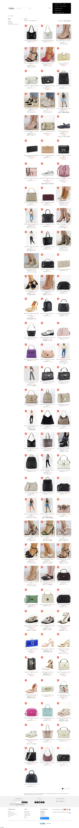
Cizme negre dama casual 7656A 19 (63, 448)
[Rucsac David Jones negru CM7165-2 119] (31, 461)
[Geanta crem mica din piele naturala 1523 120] (63, 663)
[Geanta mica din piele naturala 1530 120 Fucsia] (31, 709)
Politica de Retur (26, 812)
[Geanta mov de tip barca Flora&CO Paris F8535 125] (47, 754)
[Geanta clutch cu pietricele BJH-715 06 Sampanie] (47, 146)
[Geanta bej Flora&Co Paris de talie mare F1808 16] (47, 731)
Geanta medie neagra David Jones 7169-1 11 (31, 785)
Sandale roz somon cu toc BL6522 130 (47, 648)
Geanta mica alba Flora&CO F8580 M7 (63, 470)
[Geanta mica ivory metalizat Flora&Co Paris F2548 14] (31, 484)
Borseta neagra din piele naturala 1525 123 (31, 673)
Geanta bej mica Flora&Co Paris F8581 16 (31, 404)
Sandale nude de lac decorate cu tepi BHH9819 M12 (47, 291)
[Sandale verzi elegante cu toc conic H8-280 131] (47, 528)
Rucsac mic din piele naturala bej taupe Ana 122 (47, 405)
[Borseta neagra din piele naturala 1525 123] (31, 663)
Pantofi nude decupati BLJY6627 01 (31, 695)
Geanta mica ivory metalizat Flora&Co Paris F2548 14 (31, 493)
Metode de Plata (26, 811)
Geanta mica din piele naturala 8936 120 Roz (31, 179)
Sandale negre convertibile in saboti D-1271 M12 (64, 225)
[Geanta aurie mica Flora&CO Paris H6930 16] (47, 122)
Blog (63, 12)
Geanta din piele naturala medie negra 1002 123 (48, 86)
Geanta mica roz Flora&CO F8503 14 (63, 337)
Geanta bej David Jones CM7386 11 (63, 404)
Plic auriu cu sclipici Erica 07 (64, 63)
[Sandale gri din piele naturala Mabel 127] (31, 617)
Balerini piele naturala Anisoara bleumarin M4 (63, 132)
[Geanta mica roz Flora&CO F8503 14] (63, 329)
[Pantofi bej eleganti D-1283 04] (63, 193)
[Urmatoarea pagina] (69, 788)
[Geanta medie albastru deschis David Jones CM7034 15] (47, 709)
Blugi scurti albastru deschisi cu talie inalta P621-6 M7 (63, 109)
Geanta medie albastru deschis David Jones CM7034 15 (47, 718)
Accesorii (9, 20)
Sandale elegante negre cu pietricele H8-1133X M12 (31, 537)
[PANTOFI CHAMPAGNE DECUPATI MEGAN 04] (31, 304)
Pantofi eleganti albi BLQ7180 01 (47, 672)
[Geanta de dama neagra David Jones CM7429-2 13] (63, 595)
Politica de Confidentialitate (19, 804)
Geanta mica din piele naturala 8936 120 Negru (63, 156)
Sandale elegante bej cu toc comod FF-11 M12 (63, 41)
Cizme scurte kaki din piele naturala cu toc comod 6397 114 (64, 247)
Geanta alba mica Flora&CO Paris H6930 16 (31, 86)
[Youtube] (39, 802)
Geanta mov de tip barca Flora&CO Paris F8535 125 (47, 763)
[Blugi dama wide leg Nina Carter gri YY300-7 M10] (31, 373)
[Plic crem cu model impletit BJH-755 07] (63, 260)
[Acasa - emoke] (11, 8)
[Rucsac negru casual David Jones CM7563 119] (63, 77)
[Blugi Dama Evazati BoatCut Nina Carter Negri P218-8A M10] (31, 417)
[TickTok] (42, 802)
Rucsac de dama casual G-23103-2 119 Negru (47, 314)
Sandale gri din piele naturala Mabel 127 (31, 625)
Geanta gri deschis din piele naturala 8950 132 (31, 203)
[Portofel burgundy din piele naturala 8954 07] (47, 193)
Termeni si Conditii (11, 812)
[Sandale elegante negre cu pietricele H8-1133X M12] (31, 528)
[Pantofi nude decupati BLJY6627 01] (31, 686)
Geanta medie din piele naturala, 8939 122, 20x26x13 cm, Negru (64, 314)
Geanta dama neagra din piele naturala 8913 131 (31, 449)
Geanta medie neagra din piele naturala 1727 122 (47, 225)
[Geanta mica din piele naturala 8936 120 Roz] (31, 169)
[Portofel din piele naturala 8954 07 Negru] (31, 146)
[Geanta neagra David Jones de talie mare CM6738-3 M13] (47, 238)
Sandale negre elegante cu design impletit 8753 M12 (31, 291)
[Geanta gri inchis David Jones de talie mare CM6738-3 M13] (47, 439)
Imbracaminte (10, 23)
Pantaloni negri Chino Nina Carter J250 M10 (31, 247)
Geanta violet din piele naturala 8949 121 (31, 359)
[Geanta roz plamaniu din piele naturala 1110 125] (63, 169)
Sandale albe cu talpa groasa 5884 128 (31, 739)
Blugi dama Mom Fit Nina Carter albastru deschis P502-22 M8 (31, 225)
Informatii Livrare (58, 8)
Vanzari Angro (58, 12)
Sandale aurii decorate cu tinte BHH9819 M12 (31, 582)
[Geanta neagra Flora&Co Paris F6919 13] (31, 754)
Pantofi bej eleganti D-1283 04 (63, 202)
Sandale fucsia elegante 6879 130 (48, 63)
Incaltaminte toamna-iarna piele (13, 24)
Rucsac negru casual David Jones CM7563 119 (63, 86)
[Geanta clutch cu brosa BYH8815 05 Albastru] (31, 640)
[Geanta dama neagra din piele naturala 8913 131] (31, 439)
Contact (9, 816)
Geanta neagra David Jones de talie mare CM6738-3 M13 (47, 247)
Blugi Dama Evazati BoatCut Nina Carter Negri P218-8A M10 (31, 426)
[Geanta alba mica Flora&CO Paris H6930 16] (31, 77)
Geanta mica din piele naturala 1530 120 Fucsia (31, 718)
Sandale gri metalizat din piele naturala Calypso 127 (47, 626)
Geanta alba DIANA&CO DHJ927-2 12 (47, 40)
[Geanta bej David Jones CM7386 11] (63, 395)
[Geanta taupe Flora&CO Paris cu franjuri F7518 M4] (63, 417)
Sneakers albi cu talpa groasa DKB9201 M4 (48, 109)
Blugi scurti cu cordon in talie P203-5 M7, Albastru (31, 514)
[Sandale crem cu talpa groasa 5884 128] (63, 709)
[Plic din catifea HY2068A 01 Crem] (47, 686)
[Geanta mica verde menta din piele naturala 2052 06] (31, 595)
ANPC (25, 816)
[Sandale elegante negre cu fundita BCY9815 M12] (31, 550)
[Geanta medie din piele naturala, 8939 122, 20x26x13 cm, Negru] (63, 304)
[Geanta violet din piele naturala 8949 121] (31, 350)
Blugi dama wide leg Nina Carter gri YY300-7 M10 (31, 382)
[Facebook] (35, 802)
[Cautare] (30, 8)
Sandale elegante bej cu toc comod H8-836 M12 (31, 132)
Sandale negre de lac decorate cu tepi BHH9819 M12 (64, 560)
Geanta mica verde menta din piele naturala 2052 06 (31, 605)
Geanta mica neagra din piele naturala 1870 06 (47, 270)
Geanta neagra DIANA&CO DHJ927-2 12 (31, 40)
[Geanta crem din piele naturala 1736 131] (47, 595)
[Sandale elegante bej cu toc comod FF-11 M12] (63, 31)
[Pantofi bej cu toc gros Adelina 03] (63, 640)
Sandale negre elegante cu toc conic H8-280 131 (31, 64)
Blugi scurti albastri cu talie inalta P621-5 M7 (47, 514)
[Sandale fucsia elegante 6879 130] (47, 54)
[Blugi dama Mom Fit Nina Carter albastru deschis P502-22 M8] (31, 215)
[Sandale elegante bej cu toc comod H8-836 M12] (31, 122)
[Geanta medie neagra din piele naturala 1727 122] (47, 215)
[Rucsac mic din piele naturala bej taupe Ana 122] (47, 395)
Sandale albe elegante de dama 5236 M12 (63, 537)
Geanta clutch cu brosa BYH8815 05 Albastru (31, 649)
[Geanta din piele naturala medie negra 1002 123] (47, 77)
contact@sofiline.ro (61, 801)
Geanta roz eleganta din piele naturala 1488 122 (47, 360)
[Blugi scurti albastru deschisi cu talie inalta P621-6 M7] (63, 100)
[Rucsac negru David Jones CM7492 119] (47, 484)
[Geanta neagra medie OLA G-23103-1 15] (31, 329)
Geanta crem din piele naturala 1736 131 (47, 604)
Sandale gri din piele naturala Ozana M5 (47, 337)
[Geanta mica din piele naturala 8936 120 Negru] (63, 146)
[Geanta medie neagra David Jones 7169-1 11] (31, 775)
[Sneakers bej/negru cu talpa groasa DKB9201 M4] (31, 100)
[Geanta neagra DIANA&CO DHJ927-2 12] (31, 31)
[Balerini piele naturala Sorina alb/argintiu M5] (47, 169)
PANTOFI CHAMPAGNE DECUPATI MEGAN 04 (31, 314)
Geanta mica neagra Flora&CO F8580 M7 (47, 381)
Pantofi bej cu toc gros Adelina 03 (64, 648)
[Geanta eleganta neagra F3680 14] (63, 373)
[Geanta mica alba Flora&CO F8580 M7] (63, 461)
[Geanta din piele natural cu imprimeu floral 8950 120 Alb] (63, 686)
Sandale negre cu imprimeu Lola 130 (63, 625)
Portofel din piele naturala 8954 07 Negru (31, 155)
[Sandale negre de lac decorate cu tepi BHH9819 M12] (63, 550)
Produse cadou (58, 10)
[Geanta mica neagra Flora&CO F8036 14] (63, 484)
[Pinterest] (37, 802)
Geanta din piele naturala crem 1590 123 (63, 739)
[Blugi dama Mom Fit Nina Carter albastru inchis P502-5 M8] (63, 350)
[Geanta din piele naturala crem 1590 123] (63, 731)
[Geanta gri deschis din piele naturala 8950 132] (31, 193)
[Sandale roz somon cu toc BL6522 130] (47, 640)
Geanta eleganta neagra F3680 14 (64, 381)
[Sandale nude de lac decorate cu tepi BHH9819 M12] (47, 282)
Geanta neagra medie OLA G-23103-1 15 (31, 337)
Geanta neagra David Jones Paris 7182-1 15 (63, 763)
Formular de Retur (27, 815)
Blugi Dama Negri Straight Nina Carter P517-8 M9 (47, 470)
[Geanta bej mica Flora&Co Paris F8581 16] (31, 395)
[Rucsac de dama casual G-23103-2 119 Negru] (47, 304)
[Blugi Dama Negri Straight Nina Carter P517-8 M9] (47, 461)
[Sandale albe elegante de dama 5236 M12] (63, 528)
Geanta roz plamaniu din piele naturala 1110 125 (64, 179)
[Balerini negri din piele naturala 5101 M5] (47, 573)
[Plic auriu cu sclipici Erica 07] (63, 54)
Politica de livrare (10, 815)
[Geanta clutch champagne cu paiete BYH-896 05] (63, 505)
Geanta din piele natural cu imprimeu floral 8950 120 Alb (64, 695)
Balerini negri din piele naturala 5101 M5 (47, 581)
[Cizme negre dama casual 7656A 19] (63, 439)
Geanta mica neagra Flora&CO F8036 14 (64, 492)
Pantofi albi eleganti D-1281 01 (31, 269)
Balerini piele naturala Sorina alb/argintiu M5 (47, 179)
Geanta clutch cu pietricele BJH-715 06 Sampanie (47, 156)
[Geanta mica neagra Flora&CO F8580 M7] (47, 373)
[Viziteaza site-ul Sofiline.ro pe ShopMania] (43, 823)
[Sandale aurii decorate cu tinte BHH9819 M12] (31, 573)
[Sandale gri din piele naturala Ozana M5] (47, 329)
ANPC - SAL (26, 817)
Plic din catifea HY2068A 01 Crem (47, 695)
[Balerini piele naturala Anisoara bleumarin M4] (63, 122)
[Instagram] (44, 802)
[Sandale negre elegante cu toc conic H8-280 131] (31, 54)
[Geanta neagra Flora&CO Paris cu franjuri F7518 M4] (47, 417)
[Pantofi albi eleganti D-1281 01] (31, 260)
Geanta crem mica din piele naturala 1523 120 (63, 673)
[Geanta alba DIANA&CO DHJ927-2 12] (47, 31)
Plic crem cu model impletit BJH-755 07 (64, 269)
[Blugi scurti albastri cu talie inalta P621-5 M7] (47, 505)
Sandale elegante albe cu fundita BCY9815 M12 (48, 560)
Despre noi (10, 811)
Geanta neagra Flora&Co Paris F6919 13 (31, 762)
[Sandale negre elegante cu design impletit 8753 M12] (31, 282)
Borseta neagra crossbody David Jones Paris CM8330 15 (64, 291)
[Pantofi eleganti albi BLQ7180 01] (47, 663)
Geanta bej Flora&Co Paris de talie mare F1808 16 (47, 740)
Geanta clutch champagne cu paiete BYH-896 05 (63, 514)
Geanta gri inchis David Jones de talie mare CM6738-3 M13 (47, 449)
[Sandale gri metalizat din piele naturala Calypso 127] (47, 617)
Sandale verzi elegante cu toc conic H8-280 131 (48, 537)
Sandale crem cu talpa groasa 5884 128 (64, 717)
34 (67, 788)
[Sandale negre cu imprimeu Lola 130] (63, 617)
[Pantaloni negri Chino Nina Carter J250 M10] (31, 238)
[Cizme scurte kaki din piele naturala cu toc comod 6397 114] (63, 238)
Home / (9, 15)
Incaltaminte (10, 21)
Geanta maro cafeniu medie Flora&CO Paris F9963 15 (64, 582)
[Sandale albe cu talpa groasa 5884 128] (31, 731)
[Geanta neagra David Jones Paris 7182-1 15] (63, 754)
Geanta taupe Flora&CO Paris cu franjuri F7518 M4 (63, 426)
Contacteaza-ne (45, 818)
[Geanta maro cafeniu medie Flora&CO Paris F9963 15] (63, 573)
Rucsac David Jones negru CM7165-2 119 (31, 470)
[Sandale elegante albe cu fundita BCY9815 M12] (47, 550)
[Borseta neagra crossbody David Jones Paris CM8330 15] (63, 282)
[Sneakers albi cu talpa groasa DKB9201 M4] (47, 100)
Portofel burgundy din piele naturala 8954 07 (47, 203)
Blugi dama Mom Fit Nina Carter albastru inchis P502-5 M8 (63, 360)
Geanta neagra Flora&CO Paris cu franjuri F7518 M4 (47, 426)
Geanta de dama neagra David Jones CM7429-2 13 (63, 605)
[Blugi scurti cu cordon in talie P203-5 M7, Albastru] (31, 505)
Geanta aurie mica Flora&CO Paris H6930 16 (47, 132)
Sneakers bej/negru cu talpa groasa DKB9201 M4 (31, 109)
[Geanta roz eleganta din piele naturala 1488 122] (47, 350)
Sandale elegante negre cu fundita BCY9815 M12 (31, 560)
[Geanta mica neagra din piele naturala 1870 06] (47, 260)
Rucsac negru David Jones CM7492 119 (47, 492)
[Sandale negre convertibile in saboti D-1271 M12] (63, 215)
